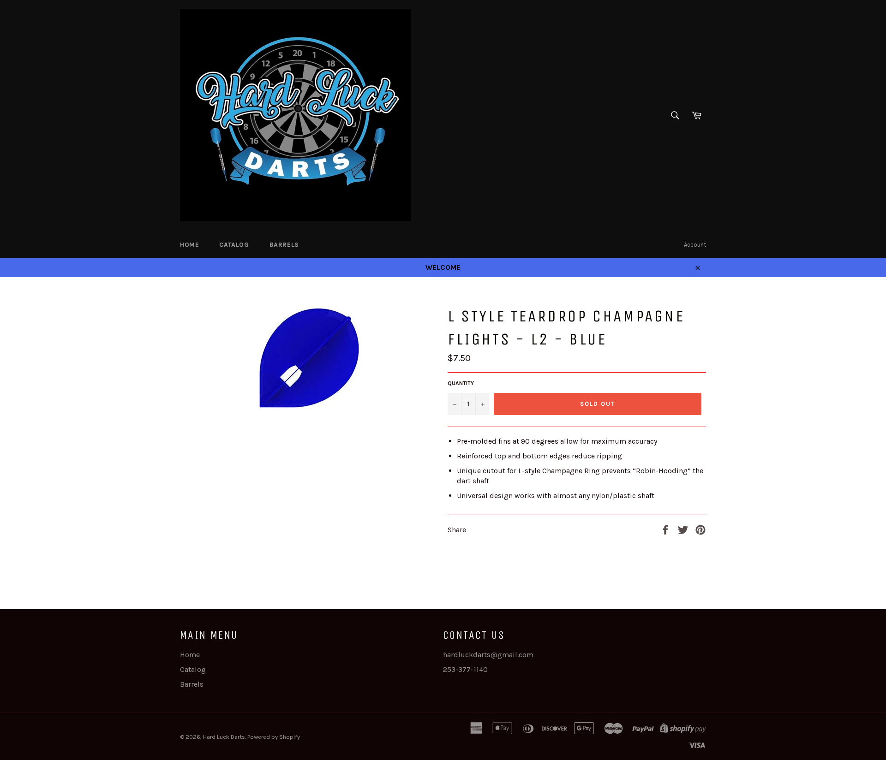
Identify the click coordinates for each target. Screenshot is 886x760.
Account (695, 244)
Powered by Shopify (273, 736)
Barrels (284, 245)
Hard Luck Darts (224, 736)
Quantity (461, 383)
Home (189, 245)
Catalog (234, 245)
